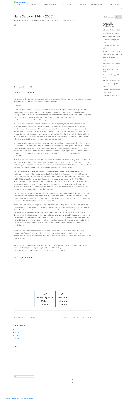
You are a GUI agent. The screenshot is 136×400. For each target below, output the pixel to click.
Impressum (48, 377)
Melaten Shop (115, 4)
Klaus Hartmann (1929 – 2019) (112, 54)
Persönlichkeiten (49, 4)
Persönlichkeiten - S (68, 20)
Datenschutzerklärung (52, 380)
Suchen (118, 17)
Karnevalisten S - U (53, 20)
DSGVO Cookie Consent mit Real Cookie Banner (16, 399)
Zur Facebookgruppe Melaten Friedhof (45, 299)
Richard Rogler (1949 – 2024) (111, 81)
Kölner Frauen (66, 4)
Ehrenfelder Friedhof (98, 4)
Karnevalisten (81, 4)
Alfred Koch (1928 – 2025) (111, 33)
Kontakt (47, 382)
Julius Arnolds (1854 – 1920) (111, 30)
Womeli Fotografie (23, 20)
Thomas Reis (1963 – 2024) (111, 95)
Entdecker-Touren (32, 4)
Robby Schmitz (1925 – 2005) (112, 51)
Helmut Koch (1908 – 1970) (111, 36)
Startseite (17, 4)
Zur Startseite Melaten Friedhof (62, 299)
